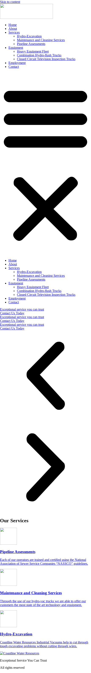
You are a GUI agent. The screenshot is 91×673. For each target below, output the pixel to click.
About (12, 28)
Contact (13, 66)
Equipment (15, 47)
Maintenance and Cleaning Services (41, 40)
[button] (45, 163)
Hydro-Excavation (29, 36)
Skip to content (10, 2)
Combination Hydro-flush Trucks (39, 55)
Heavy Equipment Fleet (33, 51)
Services (14, 32)
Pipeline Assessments (31, 44)
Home (12, 25)
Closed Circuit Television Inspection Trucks (46, 59)
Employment (17, 63)
